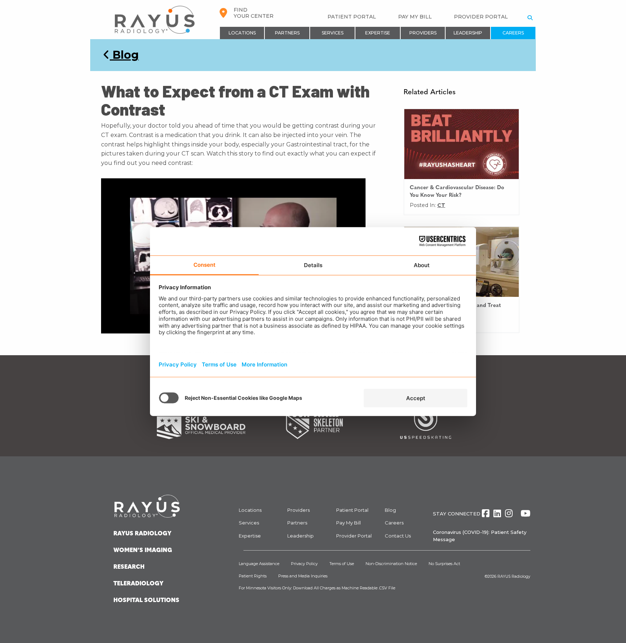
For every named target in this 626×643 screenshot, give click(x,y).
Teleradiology (138, 584)
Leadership (468, 33)
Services (332, 33)
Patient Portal (351, 16)
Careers (513, 33)
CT (441, 205)
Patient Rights (253, 575)
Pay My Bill (415, 16)
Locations (242, 33)
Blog (124, 55)
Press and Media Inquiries (302, 575)
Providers (423, 33)
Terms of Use (341, 563)
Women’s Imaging (142, 550)
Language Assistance (259, 563)
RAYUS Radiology (513, 576)
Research (129, 567)
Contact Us (398, 536)
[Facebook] (485, 513)
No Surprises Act (444, 563)
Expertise (377, 33)
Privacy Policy (304, 563)
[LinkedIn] (497, 513)
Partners (287, 33)
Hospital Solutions (146, 600)
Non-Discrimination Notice (391, 563)
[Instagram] (509, 513)
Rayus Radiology (142, 534)
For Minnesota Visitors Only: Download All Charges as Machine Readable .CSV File (317, 587)
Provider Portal (481, 16)
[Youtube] (525, 513)
